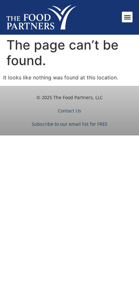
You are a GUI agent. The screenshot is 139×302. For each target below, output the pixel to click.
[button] (127, 17)
